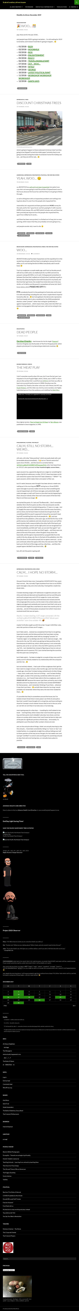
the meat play (28, 367)
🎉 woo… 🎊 (26, 26)
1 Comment (36, 253)
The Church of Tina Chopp (11, 1166)
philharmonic (21, 442)
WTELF (31, 67)
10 (18, 994)
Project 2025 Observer (11, 930)
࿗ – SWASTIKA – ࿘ (73, 6)
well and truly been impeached (39, 187)
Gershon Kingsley (24, 341)
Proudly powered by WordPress (11, 1308)
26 (39, 1000)
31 (18, 1003)
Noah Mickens (21, 388)
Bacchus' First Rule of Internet (12, 1192)
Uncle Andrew (7, 1176)
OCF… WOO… (34, 64)
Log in (4, 1077)
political (44, 175)
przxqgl (5, 1139)
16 (8, 997)
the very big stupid (53, 175)
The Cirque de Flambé (9, 1232)
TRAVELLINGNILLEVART (38, 61)
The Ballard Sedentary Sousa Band (13, 1110)
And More (6, 1100)
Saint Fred (6, 1104)
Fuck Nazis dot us (8, 1206)
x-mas (26, 99)
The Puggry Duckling (9, 1172)
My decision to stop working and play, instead (16, 1209)
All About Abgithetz (15, 6)
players (28, 442)
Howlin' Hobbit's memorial (11, 1159)
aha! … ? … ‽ (7, 1058)
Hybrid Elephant (8, 1126)
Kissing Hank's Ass (8, 950)
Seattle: (5, 1017)
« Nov (5, 1005)
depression (20, 99)
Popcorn (55, 341)
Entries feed (6, 1081)
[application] (39, 406)
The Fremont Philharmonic (11, 1114)
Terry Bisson (54, 422)
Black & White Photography (11, 1152)
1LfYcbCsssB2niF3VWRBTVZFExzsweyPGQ (31, 465)
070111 (45, 381)
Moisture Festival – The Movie (12, 1229)
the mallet (35, 442)
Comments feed (7, 1084)
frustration (36, 175)
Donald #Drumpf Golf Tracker (12, 1199)
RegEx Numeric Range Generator (13, 852)
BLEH (30, 46)
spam (38, 569)
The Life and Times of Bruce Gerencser (14, 1169)
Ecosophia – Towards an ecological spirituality (16, 1155)
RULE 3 (31, 58)
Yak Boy (5, 1179)
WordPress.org (7, 1087)
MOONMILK (33, 49)
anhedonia (20, 175)
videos (30, 364)
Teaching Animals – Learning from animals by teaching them (21, 1162)
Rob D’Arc (56, 390)
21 (60, 997)
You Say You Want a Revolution (12, 1216)
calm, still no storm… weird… (35, 447)
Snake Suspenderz (8, 1107)
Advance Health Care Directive (27, 810)
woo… (22, 250)
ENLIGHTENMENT (36, 55)
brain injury (21, 246)
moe (34, 569)
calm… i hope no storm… (37, 572)
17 (18, 997)
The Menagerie (29, 6)
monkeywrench (22, 364)
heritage (6, 1047)
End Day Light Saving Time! (13, 821)
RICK (30, 52)
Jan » (74, 1005)
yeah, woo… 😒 (29, 178)
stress (43, 246)
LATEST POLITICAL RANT (39, 72)
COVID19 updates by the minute (12, 1195)
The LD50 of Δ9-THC (9, 1213)
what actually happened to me (44, 6)
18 (29, 997)
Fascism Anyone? (8, 1202)
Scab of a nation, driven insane (14, 2)
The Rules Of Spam (62, 6)
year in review (21, 22)
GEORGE (32, 69)
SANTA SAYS (33, 81)
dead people (21, 329)
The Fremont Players (9, 1236)
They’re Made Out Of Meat (39, 422)
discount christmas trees (39, 103)
